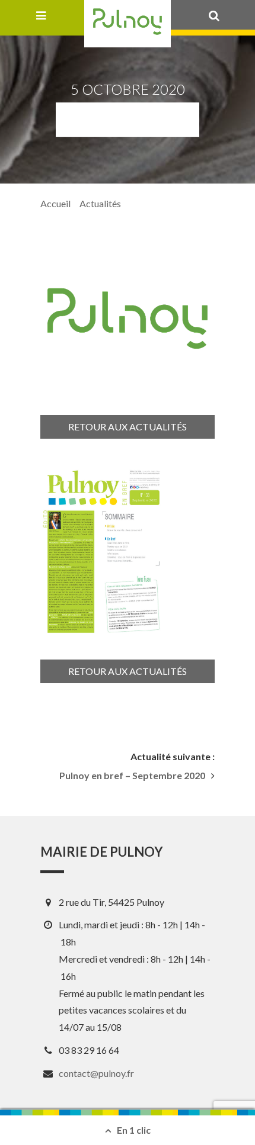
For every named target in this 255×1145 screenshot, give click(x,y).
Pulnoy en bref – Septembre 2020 (132, 775)
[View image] (103, 551)
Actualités (100, 203)
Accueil (55, 203)
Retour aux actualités (127, 426)
